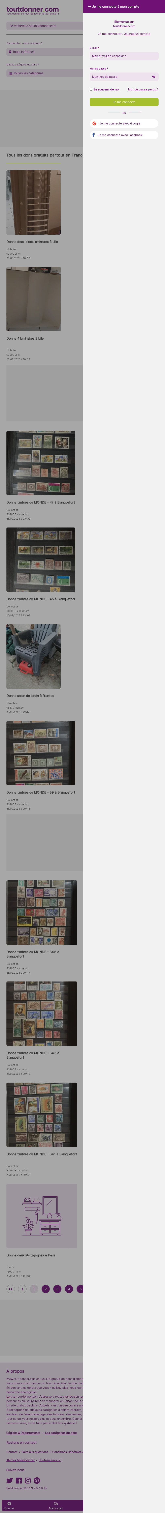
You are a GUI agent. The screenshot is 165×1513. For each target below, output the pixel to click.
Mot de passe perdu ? (143, 89)
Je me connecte (124, 102)
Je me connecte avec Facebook (120, 135)
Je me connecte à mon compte (115, 6)
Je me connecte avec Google (119, 123)
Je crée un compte (137, 33)
